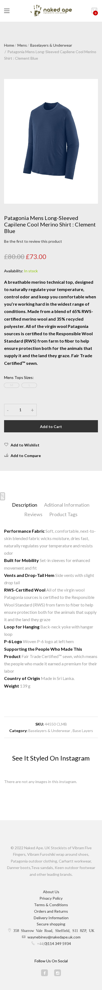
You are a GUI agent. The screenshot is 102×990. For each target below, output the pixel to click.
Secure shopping (51, 924)
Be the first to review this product (33, 241)
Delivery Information (51, 917)
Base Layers (83, 730)
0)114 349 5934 (57, 943)
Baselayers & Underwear (51, 45)
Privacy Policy (51, 898)
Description (24, 505)
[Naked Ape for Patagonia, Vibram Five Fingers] (51, 11)
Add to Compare (26, 455)
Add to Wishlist (25, 445)
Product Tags (63, 514)
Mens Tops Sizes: (19, 377)
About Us (51, 891)
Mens (22, 45)
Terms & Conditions (51, 904)
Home (9, 45)
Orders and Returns (51, 911)
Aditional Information (66, 505)
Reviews (33, 514)
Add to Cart (51, 426)
